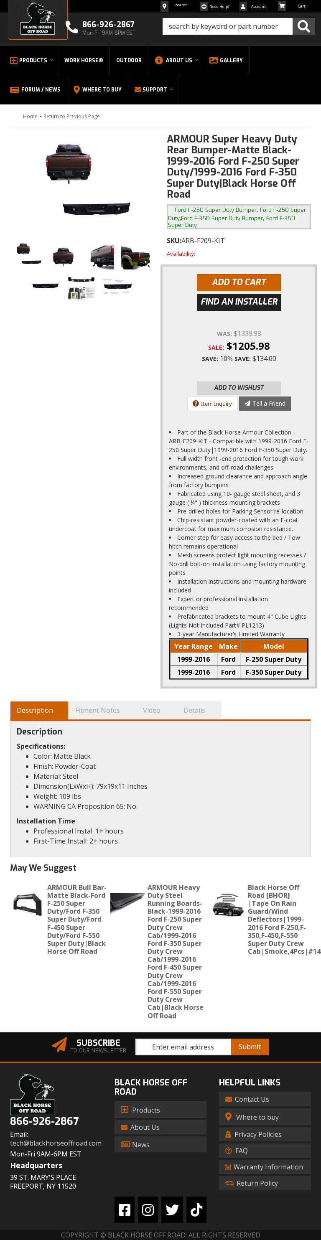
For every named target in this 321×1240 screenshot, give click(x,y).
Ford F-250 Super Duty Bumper (216, 209)
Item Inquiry (216, 403)
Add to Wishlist (239, 388)
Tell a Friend (268, 403)
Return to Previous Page (71, 116)
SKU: (174, 240)
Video (151, 710)
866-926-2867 (44, 1121)
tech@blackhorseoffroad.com (56, 1143)
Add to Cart (239, 282)
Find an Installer (239, 301)
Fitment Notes (97, 710)
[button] (239, 26)
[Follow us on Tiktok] (196, 1210)
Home (30, 116)
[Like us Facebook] (125, 1210)
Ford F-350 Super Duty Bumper (222, 218)
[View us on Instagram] (148, 1210)
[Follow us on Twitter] (172, 1210)
